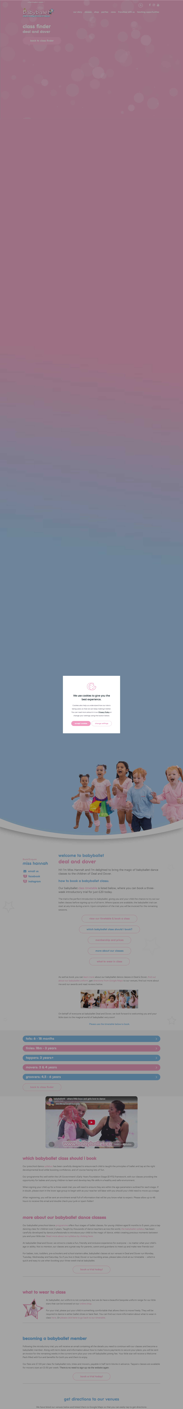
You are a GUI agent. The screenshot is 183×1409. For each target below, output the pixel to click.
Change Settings (101, 723)
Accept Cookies (81, 723)
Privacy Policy (104, 712)
